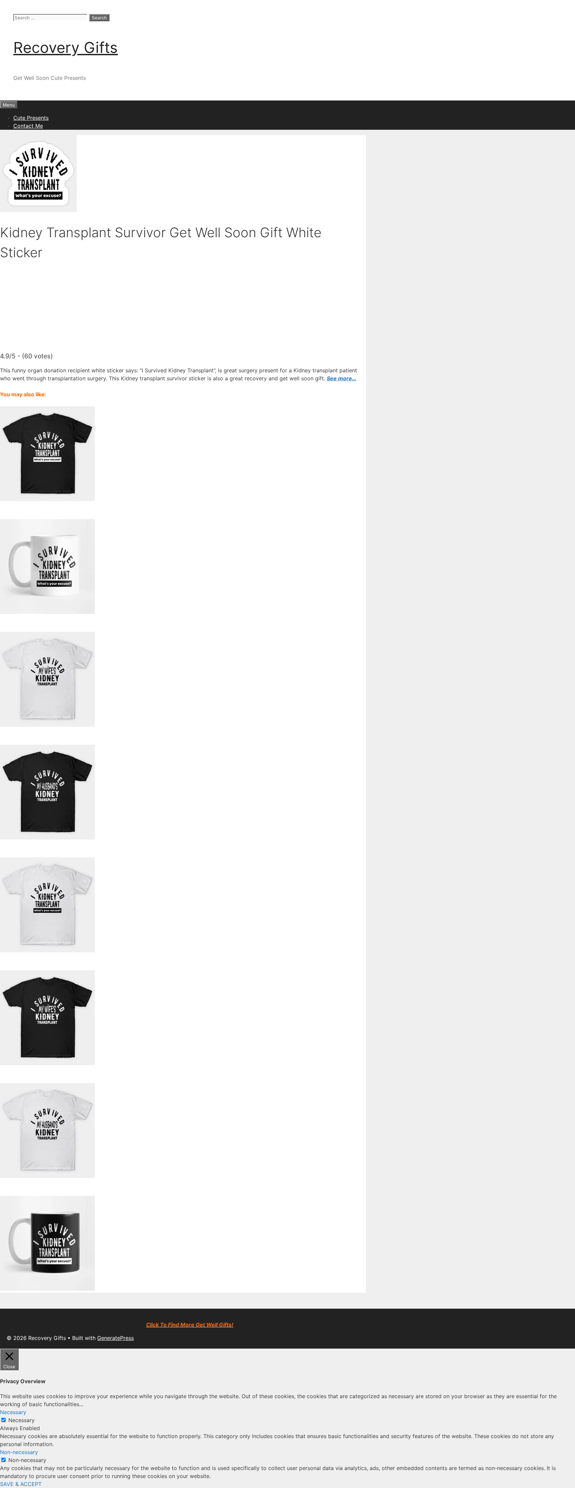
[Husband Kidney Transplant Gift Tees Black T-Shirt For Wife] (47, 837)
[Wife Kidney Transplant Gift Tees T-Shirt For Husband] (47, 724)
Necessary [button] (13, 1412)
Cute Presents (31, 117)
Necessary (21, 1420)
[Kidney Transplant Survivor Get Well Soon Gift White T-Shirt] (47, 950)
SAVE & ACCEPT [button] (21, 1484)
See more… (341, 378)
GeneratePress (115, 1338)
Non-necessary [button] (19, 1452)
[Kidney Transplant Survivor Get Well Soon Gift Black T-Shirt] (47, 499)
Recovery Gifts (65, 47)
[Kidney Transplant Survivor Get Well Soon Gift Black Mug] (47, 1288)
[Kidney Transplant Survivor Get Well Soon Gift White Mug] (47, 612)
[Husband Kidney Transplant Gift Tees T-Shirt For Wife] (47, 1176)
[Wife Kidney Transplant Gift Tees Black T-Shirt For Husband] (47, 1063)
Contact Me (28, 125)
